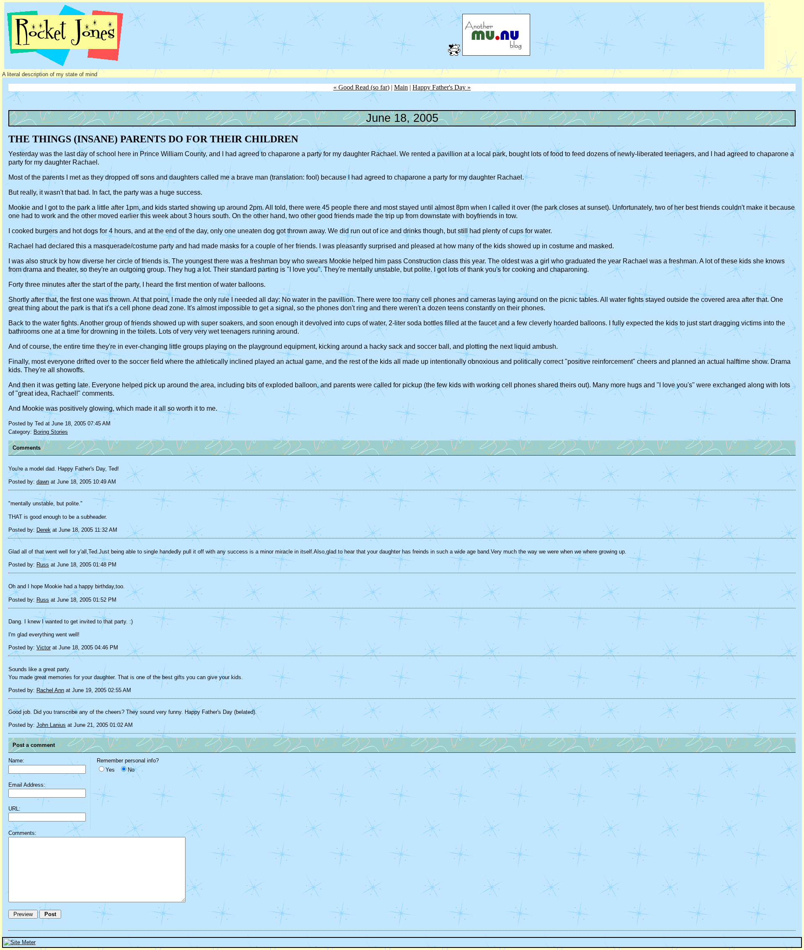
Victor (43, 647)
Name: (16, 760)
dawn (42, 482)
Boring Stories (51, 432)
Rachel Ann (50, 690)
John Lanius (51, 725)
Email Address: (26, 785)
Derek (43, 530)
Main (401, 87)
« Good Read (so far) (361, 87)
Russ (42, 564)
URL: (14, 809)
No (131, 770)
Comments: (22, 833)
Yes (110, 770)
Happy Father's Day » (441, 87)
